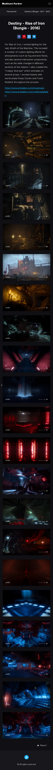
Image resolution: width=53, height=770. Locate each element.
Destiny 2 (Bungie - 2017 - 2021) (37, 11)
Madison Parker (12, 3)
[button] (42, 745)
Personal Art (11, 11)
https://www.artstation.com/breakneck (24, 88)
